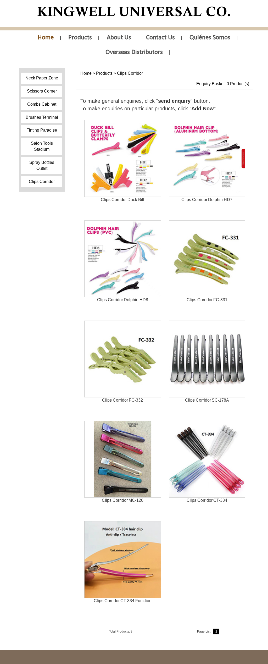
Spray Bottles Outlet (41, 165)
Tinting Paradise (42, 130)
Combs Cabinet (41, 104)
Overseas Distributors (134, 52)
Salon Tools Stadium (42, 146)
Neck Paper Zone (41, 78)
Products (80, 37)
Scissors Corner (42, 91)
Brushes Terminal (42, 117)
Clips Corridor (42, 181)
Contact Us (160, 37)
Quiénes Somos (209, 37)
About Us (119, 37)
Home (46, 37)
